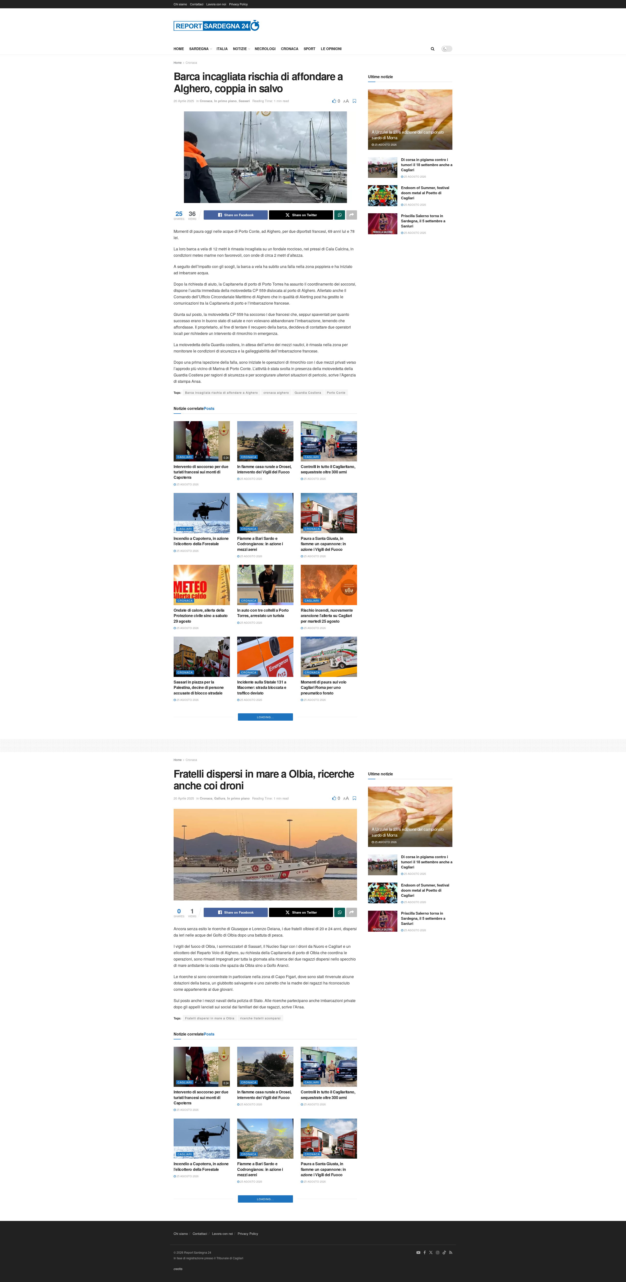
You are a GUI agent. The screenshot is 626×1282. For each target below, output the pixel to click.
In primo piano (225, 100)
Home (179, 48)
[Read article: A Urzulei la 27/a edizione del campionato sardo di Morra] (410, 119)
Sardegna (199, 48)
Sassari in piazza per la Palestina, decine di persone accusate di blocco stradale (199, 687)
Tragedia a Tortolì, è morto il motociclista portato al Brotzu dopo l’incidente (263, 766)
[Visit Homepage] (216, 25)
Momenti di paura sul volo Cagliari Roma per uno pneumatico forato (324, 687)
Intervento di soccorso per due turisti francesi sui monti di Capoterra (201, 472)
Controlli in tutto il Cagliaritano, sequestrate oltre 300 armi (328, 469)
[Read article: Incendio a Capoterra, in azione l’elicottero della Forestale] (202, 513)
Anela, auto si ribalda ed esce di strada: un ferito (202, 835)
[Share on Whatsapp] (339, 215)
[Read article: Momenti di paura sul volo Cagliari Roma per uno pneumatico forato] (329, 657)
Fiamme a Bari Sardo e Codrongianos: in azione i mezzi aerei (260, 543)
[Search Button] (433, 49)
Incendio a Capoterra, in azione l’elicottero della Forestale (201, 540)
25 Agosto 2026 (187, 484)
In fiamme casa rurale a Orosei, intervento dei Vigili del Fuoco (264, 469)
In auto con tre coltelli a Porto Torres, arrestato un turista (263, 612)
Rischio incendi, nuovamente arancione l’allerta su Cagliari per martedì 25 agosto (327, 615)
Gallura (219, 953)
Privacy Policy (238, 4)
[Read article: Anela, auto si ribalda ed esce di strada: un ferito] (202, 808)
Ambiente (312, 751)
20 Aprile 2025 (184, 100)
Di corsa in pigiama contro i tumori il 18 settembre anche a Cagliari (426, 164)
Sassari (244, 100)
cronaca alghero (276, 392)
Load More (265, 872)
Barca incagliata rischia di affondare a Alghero (221, 392)
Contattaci (196, 4)
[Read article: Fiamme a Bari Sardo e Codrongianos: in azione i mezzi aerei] (265, 513)
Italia (222, 48)
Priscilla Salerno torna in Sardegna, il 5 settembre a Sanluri (423, 221)
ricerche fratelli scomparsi (260, 1173)
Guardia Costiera (308, 392)
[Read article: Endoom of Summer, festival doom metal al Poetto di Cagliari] (382, 195)
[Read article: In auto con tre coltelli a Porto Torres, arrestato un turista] (265, 585)
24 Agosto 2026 (314, 779)
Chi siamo (180, 4)
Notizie (240, 48)
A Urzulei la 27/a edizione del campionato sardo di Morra (408, 135)
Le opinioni (331, 48)
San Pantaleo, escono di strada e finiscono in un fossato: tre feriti (201, 766)
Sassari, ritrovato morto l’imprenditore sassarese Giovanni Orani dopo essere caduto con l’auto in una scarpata (262, 844)
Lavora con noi (216, 4)
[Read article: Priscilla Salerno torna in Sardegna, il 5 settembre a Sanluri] (382, 223)
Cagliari (185, 457)
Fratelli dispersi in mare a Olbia (210, 1173)
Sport (309, 48)
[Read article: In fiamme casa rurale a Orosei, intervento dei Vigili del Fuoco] (265, 441)
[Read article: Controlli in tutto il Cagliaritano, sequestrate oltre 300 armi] (329, 441)
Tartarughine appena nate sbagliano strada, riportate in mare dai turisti (326, 766)
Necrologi (265, 48)
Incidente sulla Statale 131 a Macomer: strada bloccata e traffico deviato (261, 687)
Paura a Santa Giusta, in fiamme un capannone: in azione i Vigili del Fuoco (323, 543)
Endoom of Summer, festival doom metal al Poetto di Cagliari (425, 193)
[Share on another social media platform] (351, 215)
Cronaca (289, 48)
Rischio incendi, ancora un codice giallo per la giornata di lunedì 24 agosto (327, 838)
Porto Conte (336, 392)
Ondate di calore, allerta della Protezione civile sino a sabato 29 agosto (201, 615)
